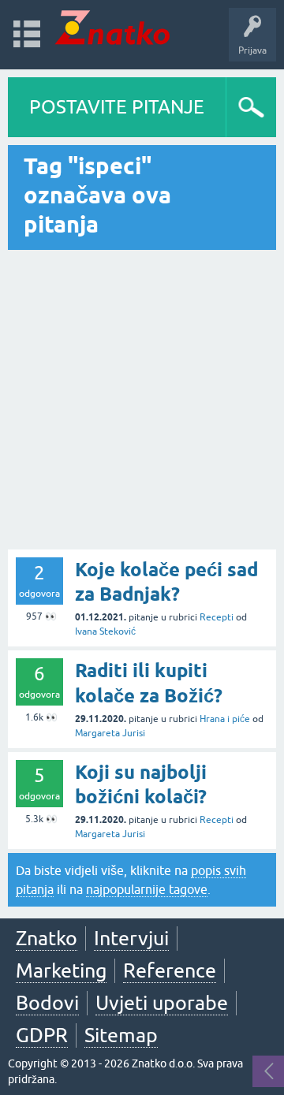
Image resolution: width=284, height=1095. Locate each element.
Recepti (217, 617)
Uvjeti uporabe (161, 1003)
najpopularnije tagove (146, 889)
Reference (169, 970)
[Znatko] (112, 27)
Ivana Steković (105, 631)
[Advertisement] (142, 400)
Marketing (61, 970)
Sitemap (121, 1035)
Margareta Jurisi (110, 733)
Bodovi (47, 1003)
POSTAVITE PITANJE (116, 106)
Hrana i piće (225, 718)
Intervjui (131, 938)
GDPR (42, 1035)
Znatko (46, 938)
